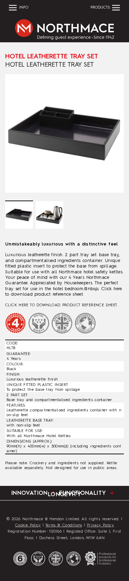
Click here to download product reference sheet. (61, 305)
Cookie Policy (28, 525)
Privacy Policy (100, 525)
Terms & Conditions (63, 525)
